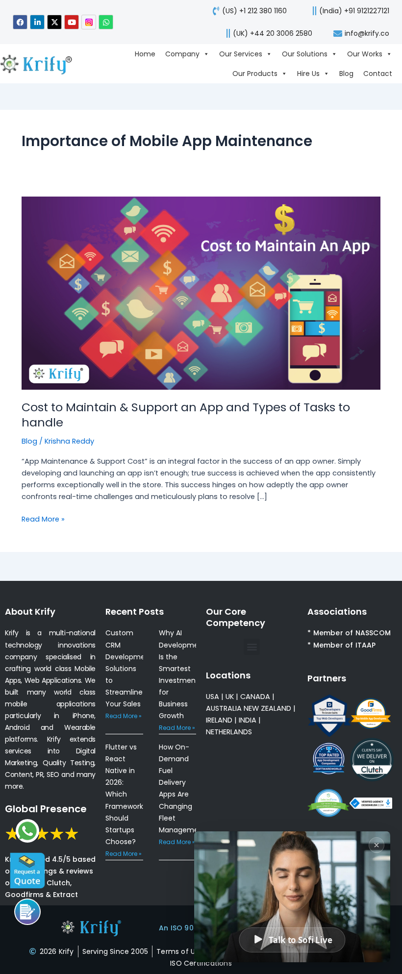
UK (230, 696)
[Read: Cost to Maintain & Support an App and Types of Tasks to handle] (201, 293)
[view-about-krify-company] (40, 63)
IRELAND (219, 720)
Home (145, 54)
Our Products (254, 73)
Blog (346, 73)
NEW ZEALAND (267, 708)
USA (212, 696)
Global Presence (46, 809)
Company (182, 54)
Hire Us (308, 73)
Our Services (240, 54)
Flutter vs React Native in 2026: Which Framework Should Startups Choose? (124, 794)
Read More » (43, 518)
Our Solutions (304, 54)
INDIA (247, 720)
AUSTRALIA (224, 708)
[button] (252, 647)
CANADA (255, 696)
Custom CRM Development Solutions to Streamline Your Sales (128, 668)
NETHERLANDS (229, 732)
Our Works (364, 54)
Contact (377, 73)
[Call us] (27, 912)
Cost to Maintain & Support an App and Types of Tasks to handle (186, 414)
